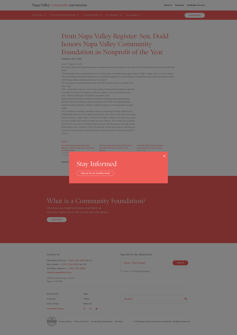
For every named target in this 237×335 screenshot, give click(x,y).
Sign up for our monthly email (95, 173)
